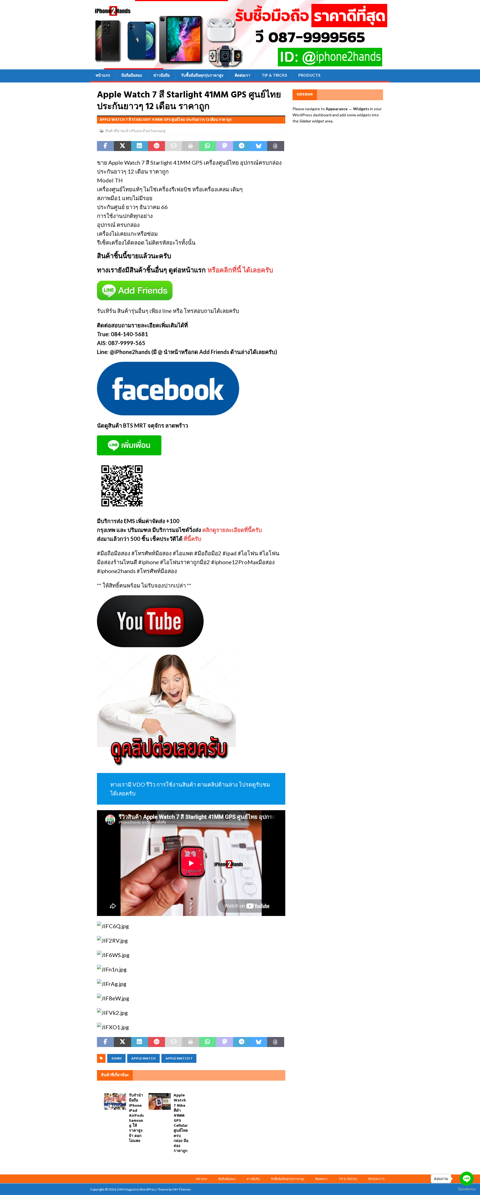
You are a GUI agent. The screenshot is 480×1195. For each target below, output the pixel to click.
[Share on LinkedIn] (139, 146)
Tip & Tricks (274, 75)
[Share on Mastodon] (224, 146)
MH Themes (181, 1189)
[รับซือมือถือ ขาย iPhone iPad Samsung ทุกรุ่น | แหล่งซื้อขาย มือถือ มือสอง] (240, 66)
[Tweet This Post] (122, 146)
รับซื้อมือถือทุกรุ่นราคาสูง (202, 75)
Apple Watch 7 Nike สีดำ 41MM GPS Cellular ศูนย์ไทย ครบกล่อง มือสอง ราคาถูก (181, 1123)
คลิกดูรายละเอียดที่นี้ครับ (232, 529)
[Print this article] (190, 146)
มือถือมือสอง (131, 75)
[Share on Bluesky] (258, 146)
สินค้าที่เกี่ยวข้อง (115, 1075)
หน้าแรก (103, 75)
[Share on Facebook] (105, 146)
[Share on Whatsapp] (207, 146)
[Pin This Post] (156, 146)
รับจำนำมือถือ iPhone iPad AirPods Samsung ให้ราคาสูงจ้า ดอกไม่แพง (136, 1118)
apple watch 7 (179, 1058)
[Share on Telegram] (241, 146)
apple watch (143, 1058)
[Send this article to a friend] (173, 146)
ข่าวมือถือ (161, 75)
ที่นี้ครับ (192, 538)
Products (309, 75)
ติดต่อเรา (242, 75)
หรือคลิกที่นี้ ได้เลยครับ (240, 270)
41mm (116, 1058)
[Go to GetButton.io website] (467, 1189)
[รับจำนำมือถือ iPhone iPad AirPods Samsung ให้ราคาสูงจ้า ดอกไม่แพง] (115, 1101)
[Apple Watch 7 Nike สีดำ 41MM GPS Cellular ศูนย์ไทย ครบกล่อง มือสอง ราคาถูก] (160, 1101)
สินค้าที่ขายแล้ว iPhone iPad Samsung (135, 131)
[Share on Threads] (275, 146)
